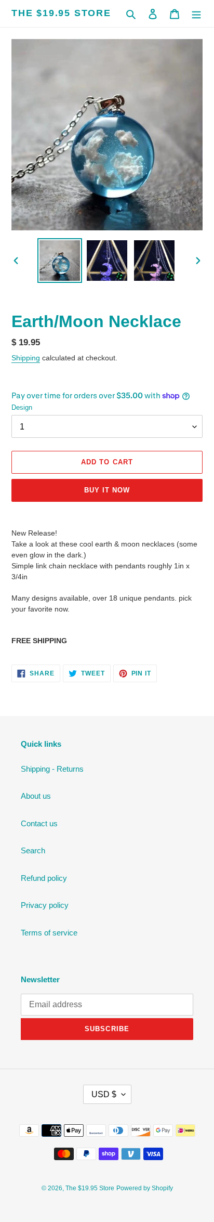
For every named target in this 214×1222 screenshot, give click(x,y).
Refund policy (44, 878)
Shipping (25, 358)
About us (36, 795)
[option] (60, 260)
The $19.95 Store (61, 13)
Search (33, 850)
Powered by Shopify (144, 1188)
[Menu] (196, 14)
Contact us (39, 823)
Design (21, 407)
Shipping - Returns (52, 768)
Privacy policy (45, 905)
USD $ (103, 1094)
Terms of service (49, 932)
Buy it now (107, 490)
